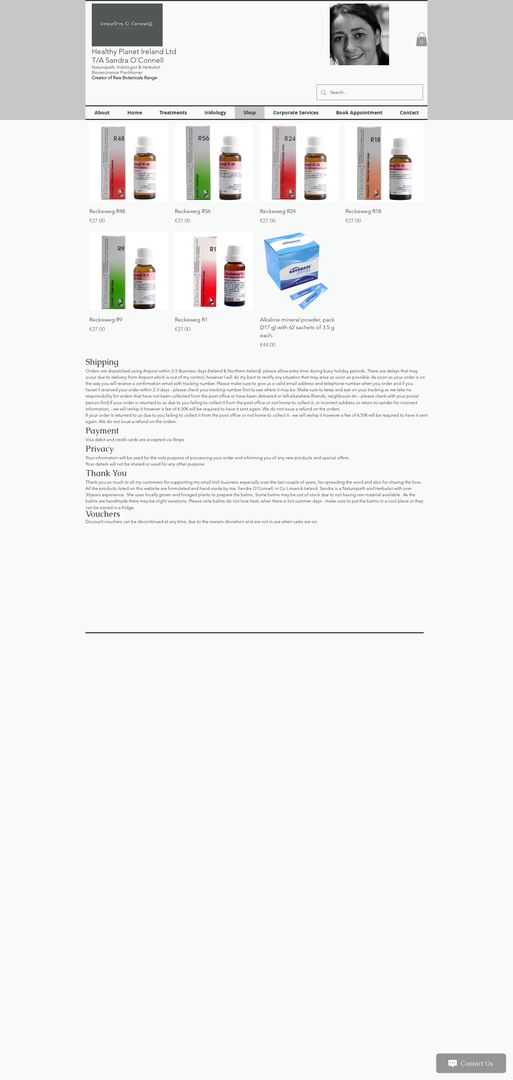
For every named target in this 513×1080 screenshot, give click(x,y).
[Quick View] (128, 162)
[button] (422, 39)
